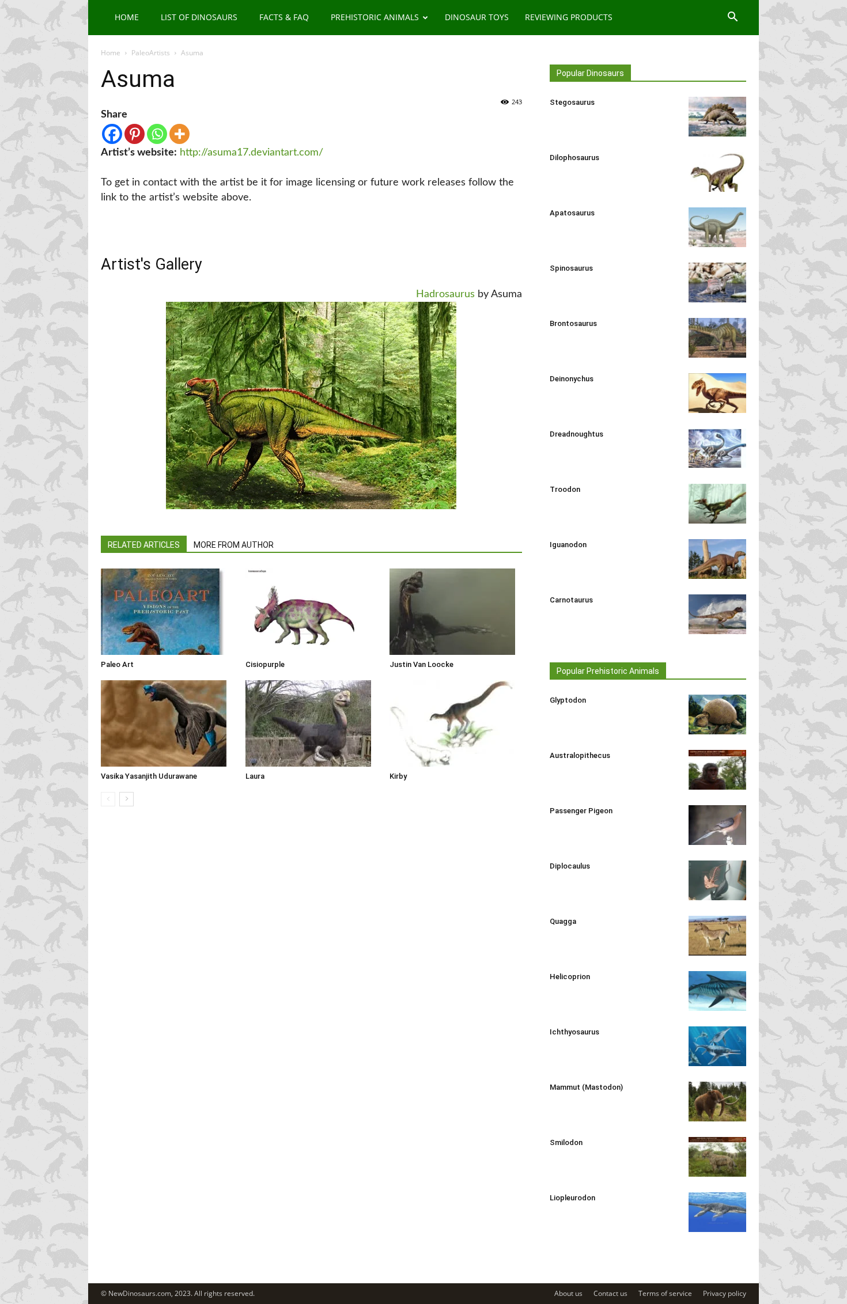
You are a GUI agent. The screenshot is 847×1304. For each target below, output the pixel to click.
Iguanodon (568, 544)
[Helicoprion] (717, 991)
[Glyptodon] (717, 714)
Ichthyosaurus (574, 1032)
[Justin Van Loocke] (456, 611)
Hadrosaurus (445, 294)
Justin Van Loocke (421, 664)
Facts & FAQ (284, 17)
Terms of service (665, 1293)
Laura (254, 776)
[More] (179, 134)
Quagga (563, 921)
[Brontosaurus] (717, 338)
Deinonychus (571, 378)
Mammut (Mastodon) (586, 1087)
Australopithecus (580, 755)
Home (127, 17)
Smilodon (566, 1142)
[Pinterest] (134, 134)
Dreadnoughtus (576, 434)
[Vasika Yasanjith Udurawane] (167, 723)
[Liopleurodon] (717, 1212)
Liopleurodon (572, 1197)
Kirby (398, 776)
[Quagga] (717, 936)
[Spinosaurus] (717, 282)
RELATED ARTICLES (144, 544)
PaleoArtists (150, 53)
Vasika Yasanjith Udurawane (149, 776)
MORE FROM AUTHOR (234, 544)
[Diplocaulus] (717, 880)
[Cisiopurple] (311, 611)
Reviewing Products (568, 17)
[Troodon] (717, 504)
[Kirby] (456, 723)
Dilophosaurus (574, 157)
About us (568, 1293)
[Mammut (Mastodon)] (717, 1101)
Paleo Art (117, 664)
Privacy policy (724, 1293)
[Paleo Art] (167, 611)
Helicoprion (570, 976)
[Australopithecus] (717, 770)
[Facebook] (112, 134)
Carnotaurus (571, 600)
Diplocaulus (570, 866)
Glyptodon (568, 700)
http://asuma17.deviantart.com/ (251, 152)
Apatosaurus (572, 213)
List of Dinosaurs (199, 17)
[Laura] (311, 723)
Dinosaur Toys (477, 17)
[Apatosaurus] (717, 227)
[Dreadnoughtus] (717, 448)
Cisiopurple (265, 664)
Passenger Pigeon (581, 810)
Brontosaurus (573, 323)
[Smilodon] (717, 1157)
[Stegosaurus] (717, 117)
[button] (732, 18)
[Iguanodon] (717, 559)
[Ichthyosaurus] (717, 1046)
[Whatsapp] (157, 134)
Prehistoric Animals (375, 17)
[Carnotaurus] (717, 614)
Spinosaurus (571, 268)
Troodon (565, 489)
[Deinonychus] (717, 393)
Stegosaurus (572, 102)
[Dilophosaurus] (717, 172)
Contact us (610, 1293)
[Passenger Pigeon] (717, 825)
